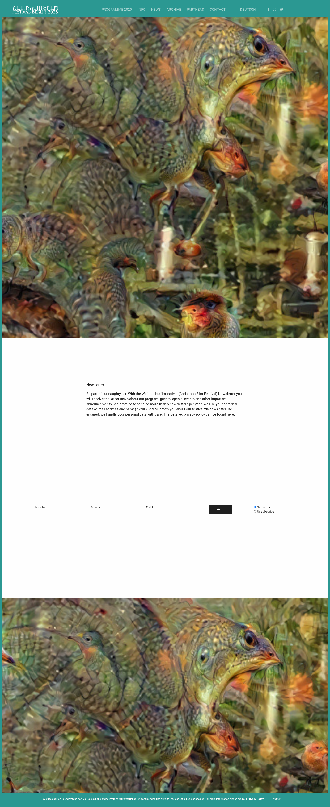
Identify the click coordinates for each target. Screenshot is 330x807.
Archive (174, 9)
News (156, 9)
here (230, 414)
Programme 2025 (117, 9)
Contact (218, 9)
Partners (195, 9)
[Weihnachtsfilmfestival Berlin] (35, 10)
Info (141, 9)
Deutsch (248, 9)
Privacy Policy (255, 798)
